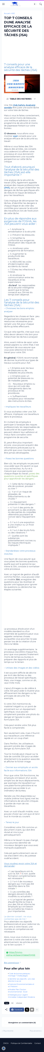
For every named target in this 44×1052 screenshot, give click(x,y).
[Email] (32, 1010)
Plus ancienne (35, 1031)
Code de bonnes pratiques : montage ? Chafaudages (19, 975)
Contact (37, 1043)
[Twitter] (27, 1010)
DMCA (5, 1043)
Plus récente (8, 1031)
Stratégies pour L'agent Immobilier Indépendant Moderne (21, 996)
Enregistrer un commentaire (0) (22, 1023)
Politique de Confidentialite (21, 1043)
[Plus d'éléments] (37, 1010)
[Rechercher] (40, 4)
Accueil (7, 13)
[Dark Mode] (35, 4)
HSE (13, 13)
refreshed (19, 1003)
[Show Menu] (3, 4)
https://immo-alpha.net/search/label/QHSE (20, 953)
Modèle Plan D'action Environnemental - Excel (17, 991)
